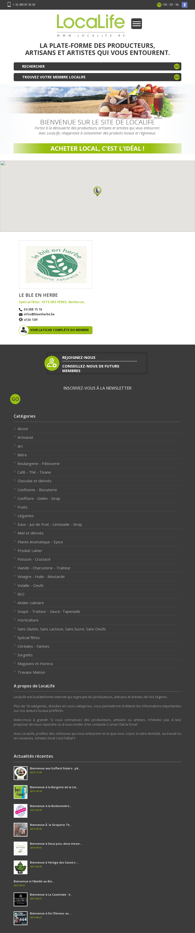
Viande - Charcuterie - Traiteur (44, 567)
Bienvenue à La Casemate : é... (51, 894)
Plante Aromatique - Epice (40, 541)
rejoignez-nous (78, 357)
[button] (97, 191)
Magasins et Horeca (35, 663)
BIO (21, 594)
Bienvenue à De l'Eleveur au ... (51, 913)
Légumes (26, 515)
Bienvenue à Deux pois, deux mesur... (56, 843)
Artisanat (25, 437)
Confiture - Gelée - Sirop (39, 498)
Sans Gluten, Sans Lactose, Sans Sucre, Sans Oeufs (62, 628)
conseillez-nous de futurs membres (90, 368)
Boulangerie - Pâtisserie (39, 463)
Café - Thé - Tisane (34, 472)
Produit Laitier (30, 550)
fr (159, 4)
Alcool (23, 428)
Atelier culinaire (31, 602)
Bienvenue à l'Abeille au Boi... (34, 881)
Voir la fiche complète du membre (59, 330)
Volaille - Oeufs (31, 585)
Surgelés (25, 654)
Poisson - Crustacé (34, 559)
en (165, 4)
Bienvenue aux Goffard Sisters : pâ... (55, 768)
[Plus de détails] (56, 264)
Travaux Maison (31, 672)
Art (20, 446)
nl (177, 4)
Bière (22, 454)
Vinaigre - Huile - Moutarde (41, 576)
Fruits (22, 507)
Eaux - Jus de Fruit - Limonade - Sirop (50, 524)
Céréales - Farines (33, 646)
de (171, 4)
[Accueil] (91, 27)
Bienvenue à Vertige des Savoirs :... (54, 862)
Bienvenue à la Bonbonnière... (51, 806)
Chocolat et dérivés (35, 480)
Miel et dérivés (31, 532)
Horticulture (28, 620)
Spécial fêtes (29, 637)
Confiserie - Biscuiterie (37, 489)
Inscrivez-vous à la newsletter (97, 388)
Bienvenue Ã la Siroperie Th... (51, 825)
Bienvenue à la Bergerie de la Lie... (54, 787)
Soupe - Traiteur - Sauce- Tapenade (49, 611)
